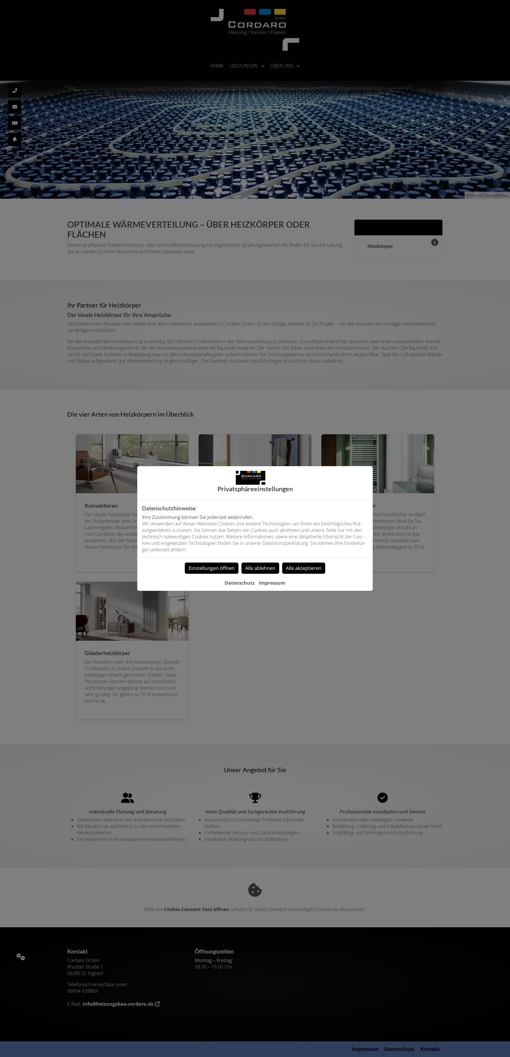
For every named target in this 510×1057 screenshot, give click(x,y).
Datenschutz (240, 583)
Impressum (272, 583)
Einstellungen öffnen (212, 568)
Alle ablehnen (260, 568)
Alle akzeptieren (303, 568)
